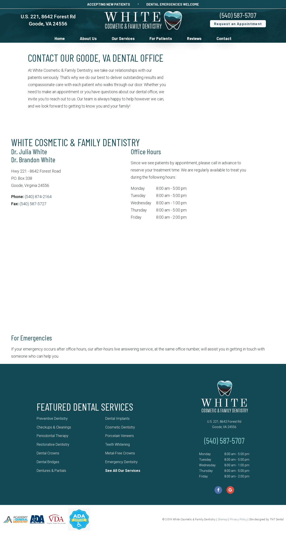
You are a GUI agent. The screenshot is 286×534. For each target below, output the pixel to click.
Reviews (194, 38)
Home (60, 38)
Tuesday (138, 195)
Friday (136, 217)
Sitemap (223, 519)
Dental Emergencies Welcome (172, 4)
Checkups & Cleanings (54, 427)
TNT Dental (277, 519)
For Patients (160, 38)
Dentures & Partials (51, 471)
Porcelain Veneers (119, 436)
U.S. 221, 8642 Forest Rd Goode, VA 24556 (224, 424)
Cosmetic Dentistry (120, 427)
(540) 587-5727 (33, 203)
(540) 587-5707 (238, 15)
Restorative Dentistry (53, 444)
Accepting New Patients (108, 4)
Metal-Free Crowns (120, 453)
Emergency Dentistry (121, 462)
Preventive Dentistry (52, 418)
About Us (88, 38)
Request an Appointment (238, 23)
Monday (138, 188)
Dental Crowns (48, 453)
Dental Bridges (48, 462)
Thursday (139, 210)
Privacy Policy (238, 519)
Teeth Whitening (117, 444)
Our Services (123, 38)
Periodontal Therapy (52, 436)
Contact (224, 38)
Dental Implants (117, 418)
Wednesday (141, 203)
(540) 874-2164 (38, 196)
